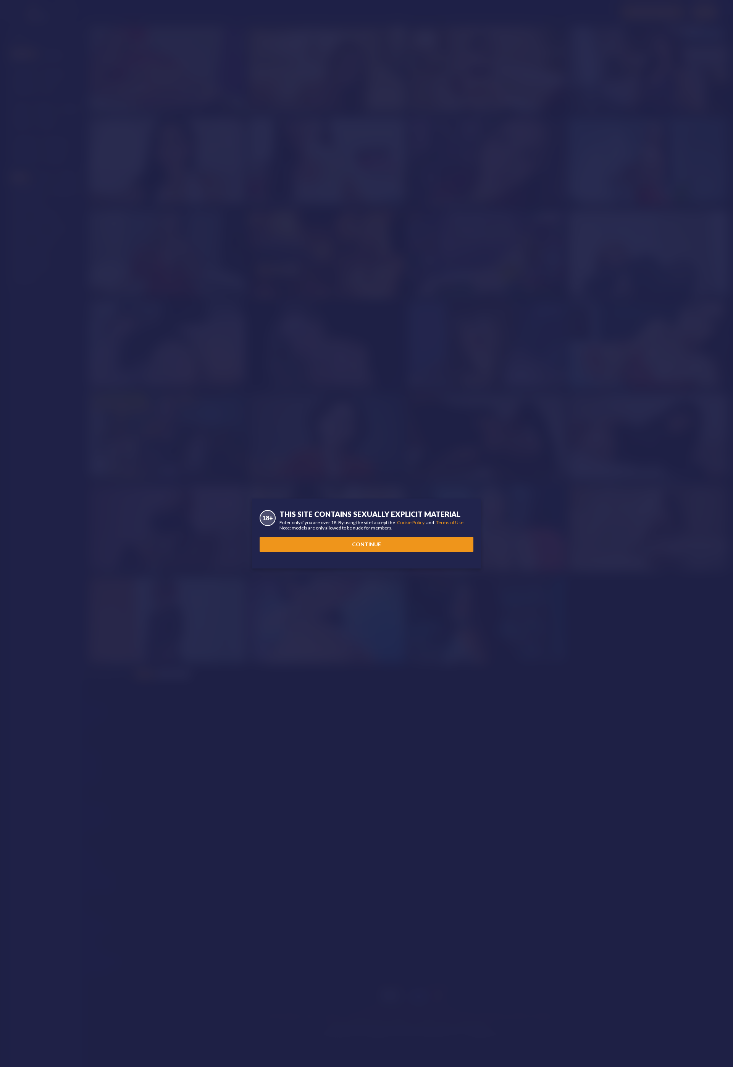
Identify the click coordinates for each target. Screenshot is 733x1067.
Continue (366, 544)
